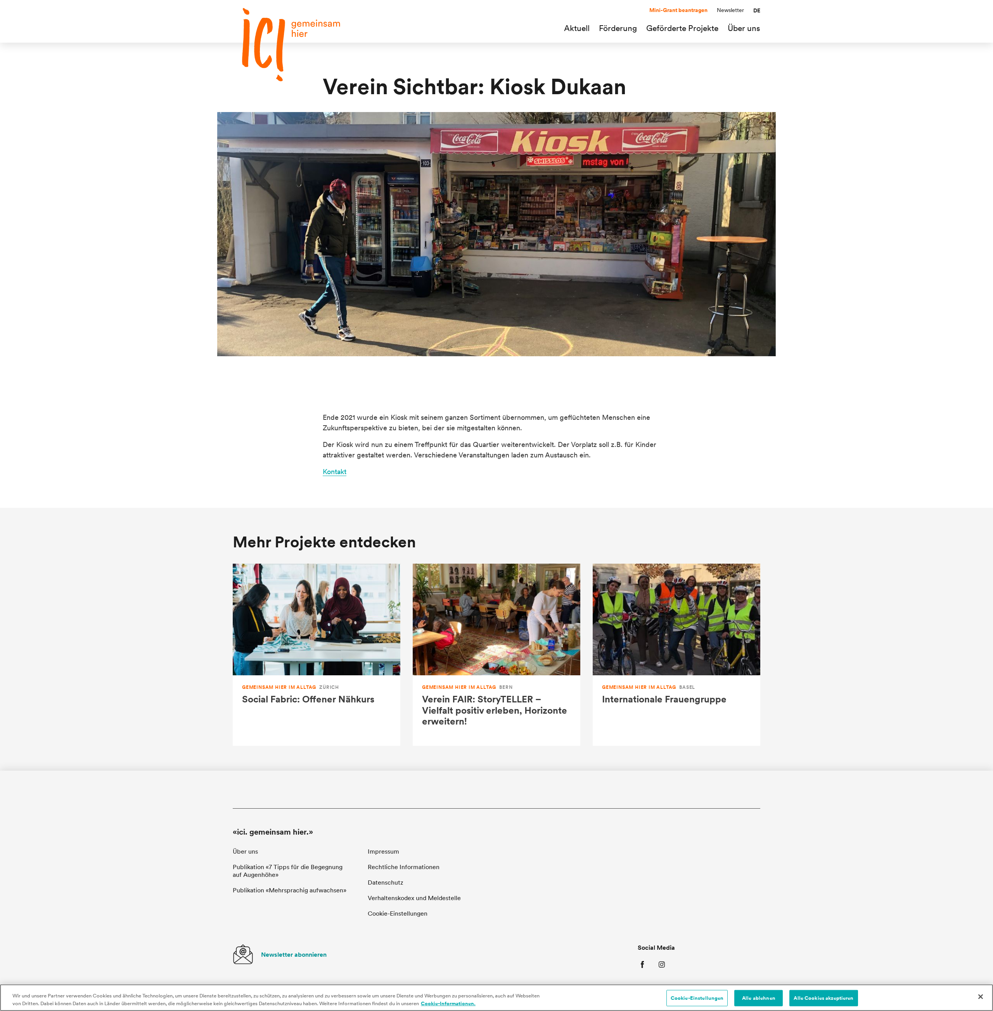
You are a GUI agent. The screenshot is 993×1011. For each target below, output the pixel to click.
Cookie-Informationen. (448, 1003)
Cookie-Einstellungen (697, 998)
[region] (496, 997)
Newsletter (730, 10)
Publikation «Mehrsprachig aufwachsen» (289, 890)
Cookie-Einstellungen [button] (397, 913)
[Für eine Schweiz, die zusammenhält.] (291, 44)
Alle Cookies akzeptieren (823, 998)
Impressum (383, 851)
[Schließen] (980, 996)
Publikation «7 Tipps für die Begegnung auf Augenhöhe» (288, 870)
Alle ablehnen (758, 998)
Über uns (245, 851)
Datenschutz (385, 882)
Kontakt (334, 472)
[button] (756, 10)
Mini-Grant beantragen (678, 10)
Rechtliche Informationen (403, 867)
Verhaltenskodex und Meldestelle (414, 898)
